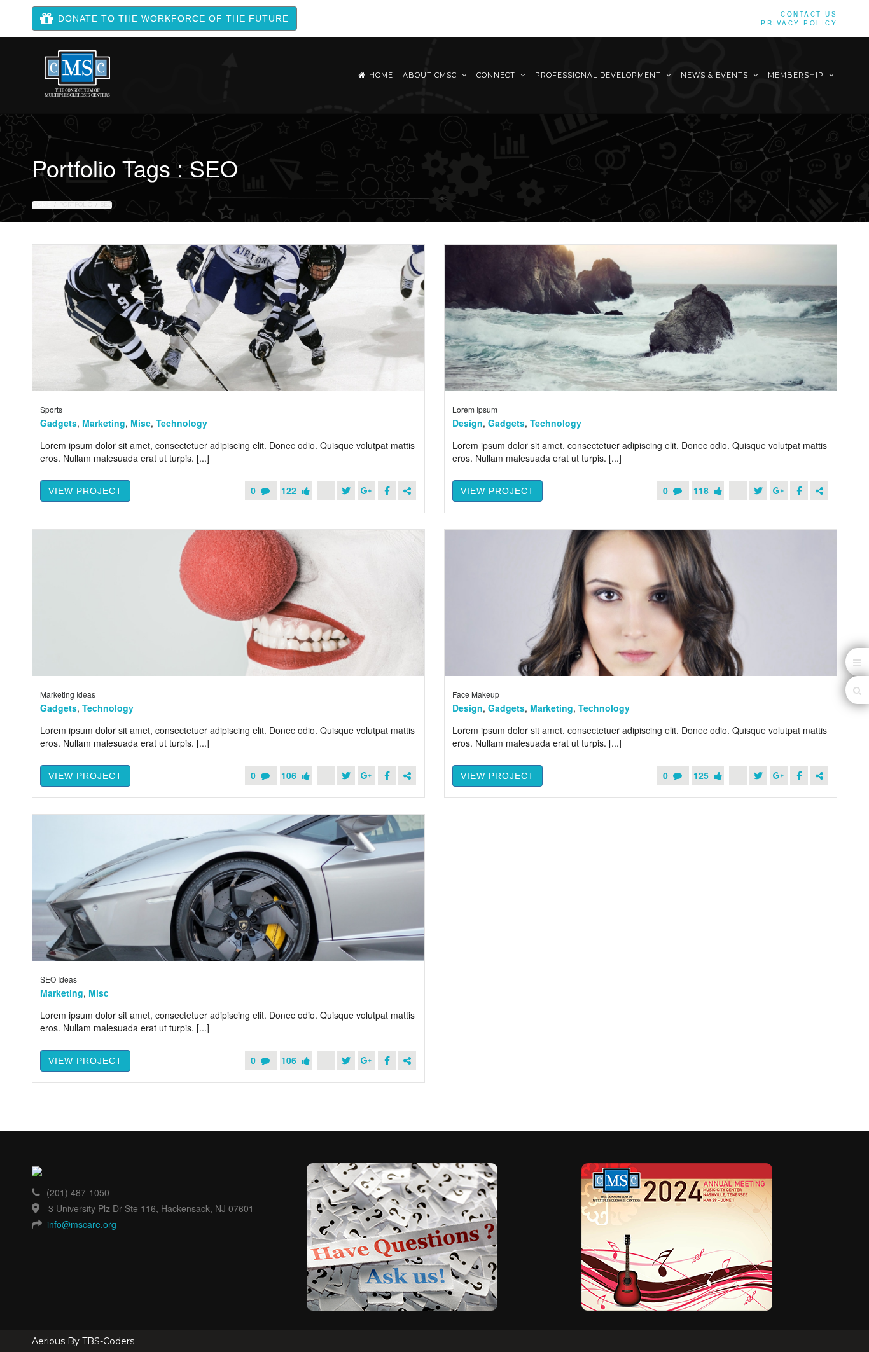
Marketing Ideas (67, 694)
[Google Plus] (366, 490)
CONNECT (497, 75)
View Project (85, 491)
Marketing (103, 423)
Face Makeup (475, 694)
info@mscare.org (81, 1224)
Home (381, 75)
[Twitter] (346, 490)
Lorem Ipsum (474, 409)
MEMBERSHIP (797, 75)
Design (467, 423)
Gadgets (58, 423)
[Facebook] (387, 490)
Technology (181, 423)
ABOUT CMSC (431, 75)
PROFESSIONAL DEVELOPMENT (599, 75)
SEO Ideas (58, 979)
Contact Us (809, 14)
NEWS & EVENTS (716, 75)
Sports (51, 409)
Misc (140, 423)
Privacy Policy (799, 22)
